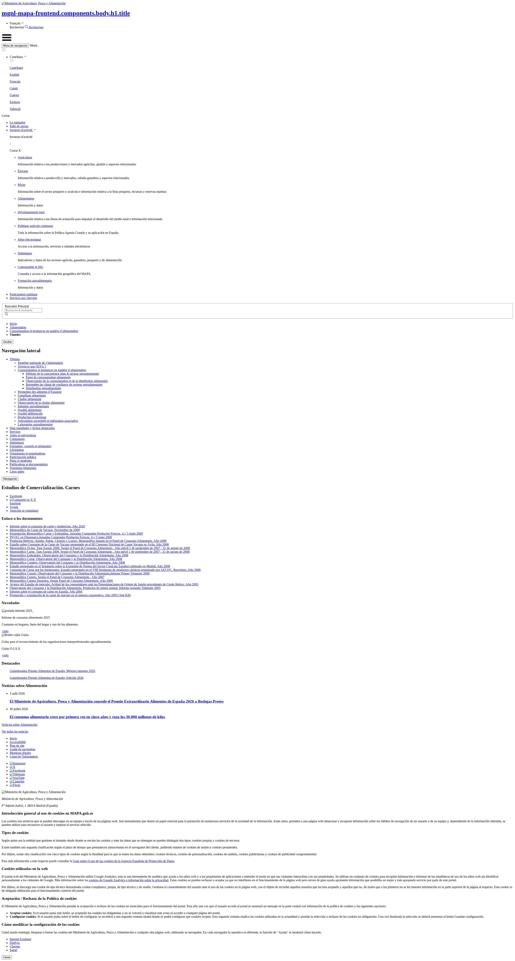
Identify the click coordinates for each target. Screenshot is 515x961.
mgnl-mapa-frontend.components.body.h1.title (66, 13)
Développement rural (31, 212)
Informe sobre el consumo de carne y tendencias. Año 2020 (47, 526)
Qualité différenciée (30, 413)
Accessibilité (18, 742)
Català (14, 88)
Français (15, 81)
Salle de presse (19, 126)
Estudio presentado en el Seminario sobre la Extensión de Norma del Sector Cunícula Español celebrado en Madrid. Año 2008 (90, 566)
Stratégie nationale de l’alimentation (40, 363)
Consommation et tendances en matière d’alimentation (44, 331)
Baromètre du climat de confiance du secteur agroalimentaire (64, 384)
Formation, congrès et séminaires (30, 446)
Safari (13, 950)
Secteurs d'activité (21, 130)
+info (5, 631)
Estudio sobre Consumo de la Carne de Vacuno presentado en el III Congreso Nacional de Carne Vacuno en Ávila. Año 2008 (89, 544)
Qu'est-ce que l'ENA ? (32, 366)
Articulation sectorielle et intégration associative (48, 421)
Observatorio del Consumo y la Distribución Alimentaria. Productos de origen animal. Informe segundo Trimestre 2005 (85, 588)
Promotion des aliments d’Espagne (40, 392)
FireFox (15, 942)
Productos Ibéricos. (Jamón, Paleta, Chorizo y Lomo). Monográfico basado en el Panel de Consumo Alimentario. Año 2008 (88, 541)
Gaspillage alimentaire (32, 395)
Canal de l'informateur (24, 756)
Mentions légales (20, 753)
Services (15, 431)
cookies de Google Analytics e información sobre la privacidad (128, 880)
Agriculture (25, 157)
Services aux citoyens (23, 298)
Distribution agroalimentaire (43, 388)
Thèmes (15, 359)
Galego (14, 95)
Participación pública (23, 457)
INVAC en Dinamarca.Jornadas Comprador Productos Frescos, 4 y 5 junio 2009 (61, 537)
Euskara (15, 102)
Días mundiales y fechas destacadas (32, 428)
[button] (257, 45)
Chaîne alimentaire (29, 399)
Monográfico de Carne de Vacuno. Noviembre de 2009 (45, 530)
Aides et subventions (23, 435)
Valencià (15, 109)
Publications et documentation (29, 464)
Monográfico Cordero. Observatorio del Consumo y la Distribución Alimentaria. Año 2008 (67, 562)
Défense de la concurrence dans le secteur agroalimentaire (62, 373)
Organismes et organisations (27, 453)
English (14, 74)
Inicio (13, 323)
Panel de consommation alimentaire (48, 377)
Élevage (23, 171)
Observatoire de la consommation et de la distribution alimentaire (67, 381)
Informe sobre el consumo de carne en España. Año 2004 (46, 591)
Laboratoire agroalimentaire (35, 424)
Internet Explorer (20, 939)
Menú (33, 45)
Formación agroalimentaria (35, 280)
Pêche (21, 184)
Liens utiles (17, 471)
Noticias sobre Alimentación (19, 724)
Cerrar (6, 957)
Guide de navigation (22, 749)
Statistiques (25, 253)
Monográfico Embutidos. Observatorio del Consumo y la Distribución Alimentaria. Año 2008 (69, 555)
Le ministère (17, 122)
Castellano (16, 67)
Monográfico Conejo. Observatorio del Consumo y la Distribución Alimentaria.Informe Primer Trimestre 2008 (79, 573)
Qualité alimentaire (30, 410)
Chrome (15, 946)
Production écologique (32, 417)
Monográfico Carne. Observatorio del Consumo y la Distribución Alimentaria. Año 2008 (66, 559)
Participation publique (23, 294)
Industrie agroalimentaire (33, 406)
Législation (17, 450)
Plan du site (17, 745)
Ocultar (7, 341)
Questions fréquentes (23, 468)
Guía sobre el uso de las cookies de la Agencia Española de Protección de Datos (123, 861)
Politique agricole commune (35, 226)
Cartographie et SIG (30, 267)
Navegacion (10, 478)
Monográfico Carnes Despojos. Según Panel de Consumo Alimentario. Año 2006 (61, 580)
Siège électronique (29, 239)
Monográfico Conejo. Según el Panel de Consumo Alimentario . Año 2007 (57, 577)
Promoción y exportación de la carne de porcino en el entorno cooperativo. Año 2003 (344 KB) (70, 595)
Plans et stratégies (21, 460)
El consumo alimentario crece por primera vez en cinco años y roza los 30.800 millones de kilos (87, 717)
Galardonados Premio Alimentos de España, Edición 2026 (46, 677)
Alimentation (26, 198)
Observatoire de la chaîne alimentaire (41, 402)
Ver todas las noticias (15, 731)
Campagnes (17, 439)
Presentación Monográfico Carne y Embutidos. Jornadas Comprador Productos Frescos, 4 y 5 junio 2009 (76, 533)
